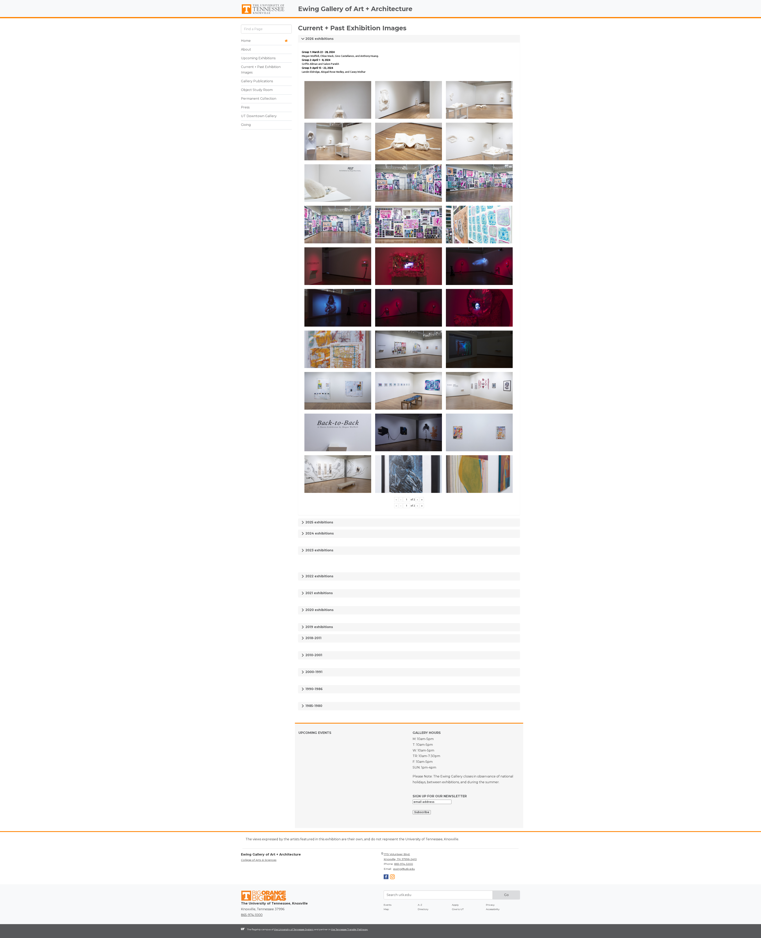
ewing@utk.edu (404, 868)
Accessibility (493, 909)
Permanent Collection (258, 99)
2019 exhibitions (318, 627)
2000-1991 (313, 672)
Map (386, 909)
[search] (266, 29)
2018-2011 (312, 638)
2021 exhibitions (318, 593)
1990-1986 (313, 689)
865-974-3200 (403, 863)
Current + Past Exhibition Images (261, 70)
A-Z (420, 904)
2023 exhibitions (318, 550)
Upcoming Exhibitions (258, 58)
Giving (246, 125)
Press (245, 107)
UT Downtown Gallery (259, 116)
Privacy (490, 904)
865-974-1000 (252, 915)
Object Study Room (257, 90)
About (246, 49)
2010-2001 (313, 655)
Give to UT (458, 909)
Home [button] (246, 41)
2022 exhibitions (318, 576)
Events (387, 904)
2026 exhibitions (319, 39)
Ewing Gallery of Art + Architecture (355, 9)
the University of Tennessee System (294, 929)
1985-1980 (313, 706)
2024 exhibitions (319, 533)
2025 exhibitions (318, 522)
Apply (455, 904)
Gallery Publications (257, 81)
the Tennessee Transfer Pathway (349, 929)
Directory (423, 909)
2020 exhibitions (319, 610)
